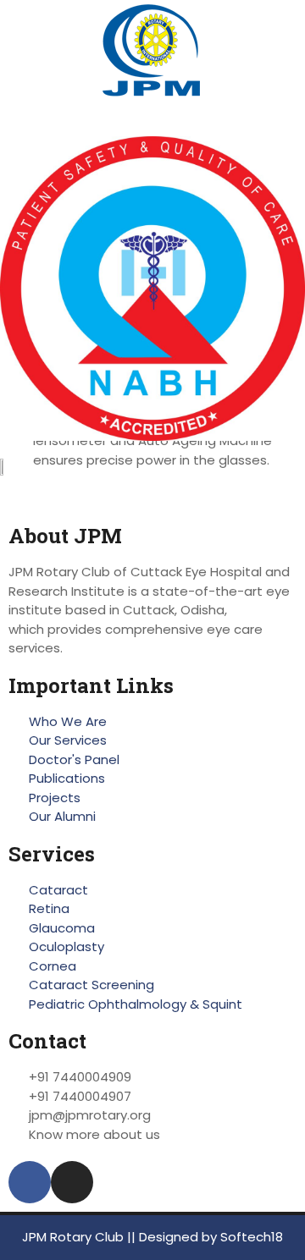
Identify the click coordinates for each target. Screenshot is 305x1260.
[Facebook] (29, 1182)
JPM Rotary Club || (80, 1237)
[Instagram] (72, 1182)
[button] (152, 120)
